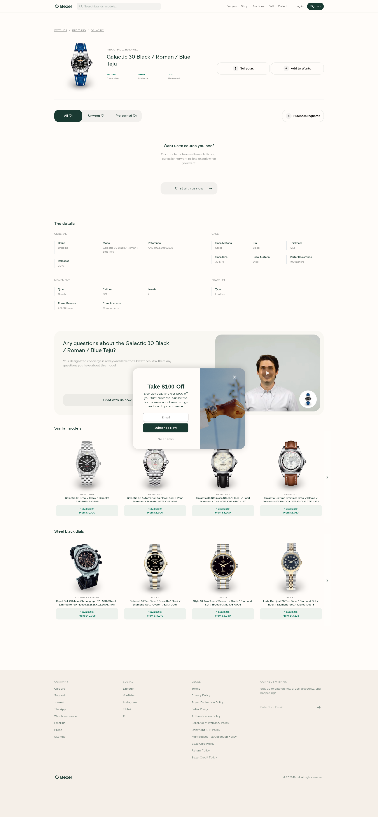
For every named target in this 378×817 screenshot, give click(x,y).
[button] (166, 386)
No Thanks (166, 439)
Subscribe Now (165, 428)
